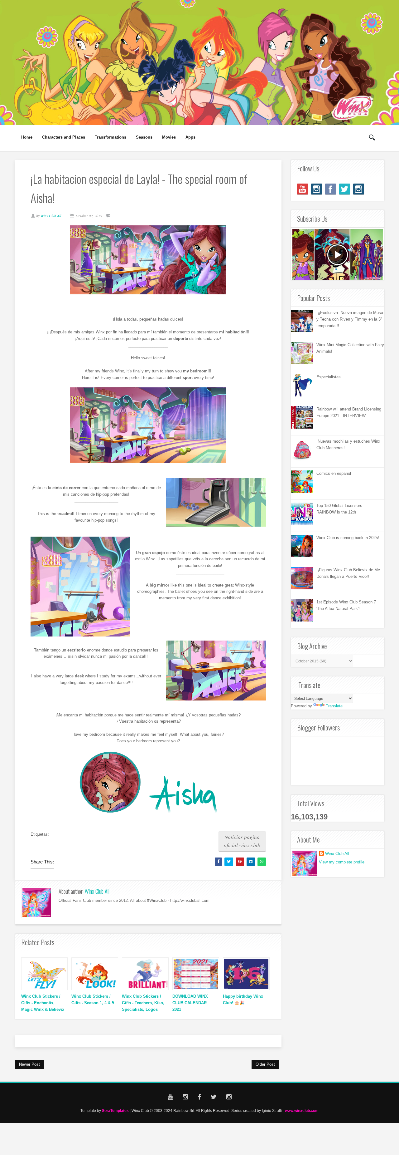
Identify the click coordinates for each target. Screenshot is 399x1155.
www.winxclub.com (302, 1110)
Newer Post (29, 1064)
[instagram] (316, 189)
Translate (334, 706)
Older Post (265, 1064)
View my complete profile (341, 862)
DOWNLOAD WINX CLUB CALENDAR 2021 (190, 1003)
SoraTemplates (115, 1110)
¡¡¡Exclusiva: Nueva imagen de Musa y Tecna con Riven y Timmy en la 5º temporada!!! (349, 319)
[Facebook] (330, 189)
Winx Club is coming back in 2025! (347, 537)
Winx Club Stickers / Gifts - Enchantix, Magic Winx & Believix (42, 1003)
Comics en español (333, 473)
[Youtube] (302, 189)
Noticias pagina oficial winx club (242, 841)
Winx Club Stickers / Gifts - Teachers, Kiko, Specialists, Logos (143, 1003)
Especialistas (328, 377)
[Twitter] (344, 189)
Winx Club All (97, 891)
